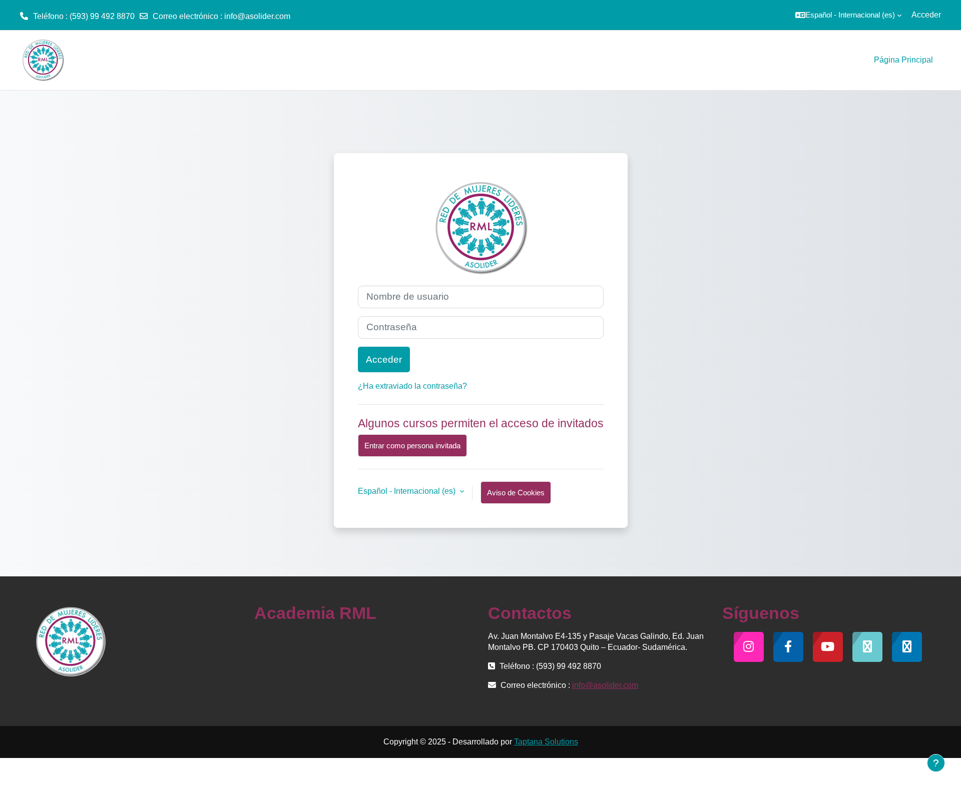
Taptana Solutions (546, 741)
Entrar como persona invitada (412, 445)
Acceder (926, 15)
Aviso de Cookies (516, 492)
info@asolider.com (257, 16)
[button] (848, 15)
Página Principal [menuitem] (903, 60)
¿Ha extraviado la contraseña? (412, 386)
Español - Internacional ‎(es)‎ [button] (407, 491)
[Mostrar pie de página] (936, 763)
